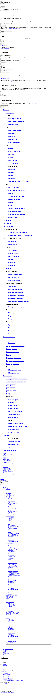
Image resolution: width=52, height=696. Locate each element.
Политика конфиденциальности (7, 692)
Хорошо (6, 10)
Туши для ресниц (12, 508)
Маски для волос (9, 596)
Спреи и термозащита (10, 599)
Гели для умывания (12, 568)
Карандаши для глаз (12, 503)
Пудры (9, 530)
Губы (9, 509)
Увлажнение (10, 581)
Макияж (7, 488)
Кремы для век (11, 550)
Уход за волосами (9, 491)
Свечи (7, 643)
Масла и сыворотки (10, 597)
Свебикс (6, 693)
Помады (10, 512)
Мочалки (10, 621)
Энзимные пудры (12, 565)
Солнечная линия (12, 574)
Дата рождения (4, 70)
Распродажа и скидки (8, 464)
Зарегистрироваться (5, 48)
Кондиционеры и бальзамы (11, 595)
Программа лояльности (8, 472)
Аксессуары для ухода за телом (12, 612)
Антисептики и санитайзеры (12, 613)
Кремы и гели (11, 582)
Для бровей (10, 518)
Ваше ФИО (3, 67)
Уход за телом (8, 493)
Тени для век (11, 506)
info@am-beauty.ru (4, 665)
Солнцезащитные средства (14, 575)
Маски (9, 552)
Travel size (5, 455)
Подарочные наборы (9, 454)
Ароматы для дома (12, 639)
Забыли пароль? (4, 45)
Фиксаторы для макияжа (13, 535)
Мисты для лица (11, 577)
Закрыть (2, 3)
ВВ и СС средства (12, 525)
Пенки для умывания (12, 572)
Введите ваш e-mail (13, 57)
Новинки (5, 457)
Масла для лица (11, 583)
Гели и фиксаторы (12, 498)
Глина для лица (11, 556)
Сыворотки (10, 584)
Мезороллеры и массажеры (14, 547)
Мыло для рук (11, 622)
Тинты (9, 513)
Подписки (33, 103)
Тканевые (10, 559)
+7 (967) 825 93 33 (4, 477)
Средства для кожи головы (11, 600)
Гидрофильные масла (12, 569)
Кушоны (10, 527)
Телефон (2, 65)
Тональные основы (12, 534)
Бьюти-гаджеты (11, 545)
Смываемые (10, 558)
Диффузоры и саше (10, 642)
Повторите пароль (4, 62)
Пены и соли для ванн (13, 625)
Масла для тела (11, 631)
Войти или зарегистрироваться (7, 694)
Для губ (9, 520)
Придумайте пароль (10, 60)
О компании (5, 467)
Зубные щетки (9, 616)
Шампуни (10, 603)
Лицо (9, 524)
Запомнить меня (5, 42)
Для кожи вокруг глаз (12, 549)
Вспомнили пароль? (5, 96)
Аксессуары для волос (13, 592)
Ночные (10, 557)
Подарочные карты (7, 460)
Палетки (10, 504)
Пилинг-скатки (11, 564)
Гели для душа (11, 620)
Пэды (9, 579)
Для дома (8, 494)
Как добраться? (3, 671)
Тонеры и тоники (12, 580)
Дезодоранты (8, 614)
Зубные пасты (9, 615)
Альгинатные (11, 553)
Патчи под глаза (11, 551)
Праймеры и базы (12, 529)
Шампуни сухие (11, 605)
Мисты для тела (11, 633)
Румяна (9, 532)
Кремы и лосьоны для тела (14, 630)
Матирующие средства (13, 528)
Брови (9, 497)
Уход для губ (11, 514)
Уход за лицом (9, 490)
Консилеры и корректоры (13, 526)
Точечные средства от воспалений (15, 548)
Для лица (10, 521)
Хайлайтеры (11, 536)
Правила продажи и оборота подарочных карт (13, 473)
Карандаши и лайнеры (13, 499)
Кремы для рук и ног (12, 629)
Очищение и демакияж (13, 566)
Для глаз (10, 519)
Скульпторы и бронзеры (13, 533)
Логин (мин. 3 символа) (6, 55)
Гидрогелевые (11, 555)
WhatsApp (2, 479)
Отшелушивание (11, 561)
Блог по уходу (6, 459)
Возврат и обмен (6, 470)
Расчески (10, 594)
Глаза (9, 502)
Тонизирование (11, 576)
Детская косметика (10, 516)
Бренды (4, 453)
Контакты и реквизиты (8, 471)
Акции (4, 458)
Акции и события (7, 468)
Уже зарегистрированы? (6, 78)
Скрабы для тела (11, 626)
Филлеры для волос (10, 602)
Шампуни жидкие (12, 604)
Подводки (10, 505)
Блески (9, 510)
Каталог (5, 487)
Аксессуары (8, 496)
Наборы (7, 537)
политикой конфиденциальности (14, 28)
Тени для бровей (11, 501)
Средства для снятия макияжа (14, 573)
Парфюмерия (8, 489)
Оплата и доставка (7, 469)
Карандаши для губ (12, 511)
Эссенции (10, 586)
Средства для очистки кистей (14, 522)
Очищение (10, 619)
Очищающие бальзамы (13, 571)
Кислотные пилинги (12, 563)
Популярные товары (8, 463)
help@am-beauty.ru (4, 685)
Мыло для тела (11, 623)
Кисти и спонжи (11, 517)
